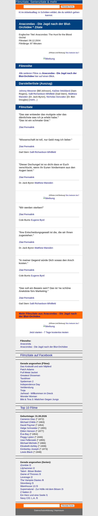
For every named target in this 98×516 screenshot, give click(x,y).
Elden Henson (27, 431)
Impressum (59, 510)
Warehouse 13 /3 (29, 486)
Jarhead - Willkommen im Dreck (36, 393)
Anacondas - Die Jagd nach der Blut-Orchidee (44, 347)
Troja (22, 390)
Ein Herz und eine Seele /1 (34, 495)
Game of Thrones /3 (30, 474)
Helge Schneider (29, 428)
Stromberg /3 (27, 483)
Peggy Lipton (27, 437)
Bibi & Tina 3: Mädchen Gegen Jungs (39, 399)
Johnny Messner (27, 91)
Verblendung (26, 387)
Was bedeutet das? (72, 53)
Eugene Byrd (37, 220)
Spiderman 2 (26, 381)
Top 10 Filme (29, 407)
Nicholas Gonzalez (56, 97)
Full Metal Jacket (29, 372)
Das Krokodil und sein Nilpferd (35, 366)
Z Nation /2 (26, 492)
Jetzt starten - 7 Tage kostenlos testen (49, 332)
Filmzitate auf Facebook (36, 355)
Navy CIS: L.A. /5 (29, 498)
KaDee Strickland (61, 91)
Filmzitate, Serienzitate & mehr (36, 1)
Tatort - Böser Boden (30, 471)
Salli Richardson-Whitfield (41, 94)
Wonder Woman (28, 396)
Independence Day (30, 384)
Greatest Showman (30, 375)
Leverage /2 (26, 477)
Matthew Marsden (44, 183)
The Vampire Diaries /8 (32, 480)
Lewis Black (26, 452)
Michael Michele (28, 443)
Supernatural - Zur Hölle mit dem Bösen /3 (41, 489)
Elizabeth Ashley (28, 446)
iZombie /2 (25, 465)
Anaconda (25, 344)
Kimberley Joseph (29, 449)
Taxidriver (25, 378)
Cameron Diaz (27, 419)
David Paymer (27, 425)
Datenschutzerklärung (43, 510)
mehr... (33, 100)
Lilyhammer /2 (27, 468)
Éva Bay (24, 434)
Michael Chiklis (28, 422)
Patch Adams (27, 369)
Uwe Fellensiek (28, 440)
